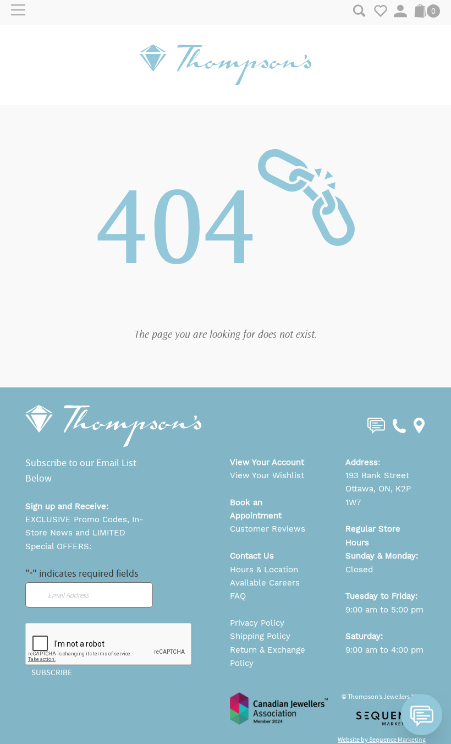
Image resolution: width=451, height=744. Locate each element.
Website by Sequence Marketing (382, 739)
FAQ (238, 596)
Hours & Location (264, 570)
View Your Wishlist (267, 475)
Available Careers (265, 583)
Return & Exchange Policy (267, 656)
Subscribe (51, 672)
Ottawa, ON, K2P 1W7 (378, 495)
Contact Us (252, 556)
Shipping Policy (260, 636)
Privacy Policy (257, 623)
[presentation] (109, 644)
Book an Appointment (256, 509)
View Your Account (267, 462)
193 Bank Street (377, 475)
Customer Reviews (267, 529)
